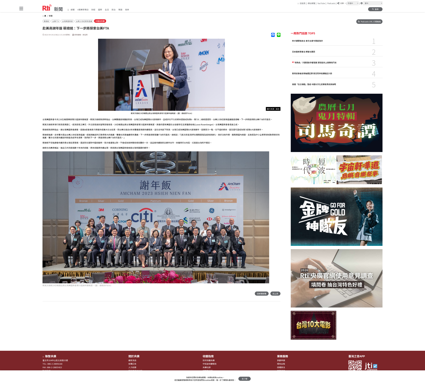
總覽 (73, 9)
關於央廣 (133, 356)
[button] (21, 8)
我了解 (244, 378)
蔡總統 (46, 21)
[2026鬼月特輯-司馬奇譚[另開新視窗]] (336, 124)
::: (298, 3)
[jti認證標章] (372, 367)
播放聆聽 (101, 21)
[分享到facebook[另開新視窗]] (273, 35)
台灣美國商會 (67, 21)
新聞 (50, 15)
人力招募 (132, 367)
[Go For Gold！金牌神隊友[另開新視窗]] (336, 218)
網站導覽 (312, 3)
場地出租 (281, 364)
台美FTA (55, 21)
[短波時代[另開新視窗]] (313, 171)
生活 (107, 9)
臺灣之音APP (356, 356)
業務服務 (282, 356)
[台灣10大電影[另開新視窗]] (313, 327)
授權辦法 (281, 367)
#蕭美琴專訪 (83, 9)
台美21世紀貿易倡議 (84, 21)
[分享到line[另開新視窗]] (278, 35)
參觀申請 (281, 360)
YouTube (321, 3)
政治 (114, 9)
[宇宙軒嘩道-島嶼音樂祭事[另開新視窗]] (359, 171)
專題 (120, 9)
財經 (93, 9)
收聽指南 (208, 356)
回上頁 (275, 293)
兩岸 (127, 9)
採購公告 (132, 364)
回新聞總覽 (261, 293)
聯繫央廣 (50, 356)
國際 (100, 9)
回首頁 (303, 3)
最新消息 (132, 360)
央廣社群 (207, 367)
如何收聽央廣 (209, 360)
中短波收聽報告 (210, 364)
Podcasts (331, 3)
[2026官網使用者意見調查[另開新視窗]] (336, 280)
